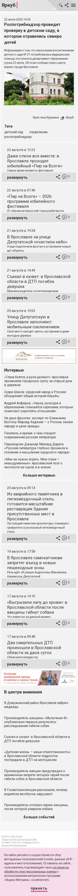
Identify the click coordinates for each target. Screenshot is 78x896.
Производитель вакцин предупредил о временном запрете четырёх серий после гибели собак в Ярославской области (36, 775)
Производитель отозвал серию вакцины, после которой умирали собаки (36, 807)
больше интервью (39, 475)
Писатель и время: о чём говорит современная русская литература (30, 435)
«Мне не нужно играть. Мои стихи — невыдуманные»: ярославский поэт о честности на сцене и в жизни (33, 463)
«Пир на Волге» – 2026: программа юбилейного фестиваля (31, 201)
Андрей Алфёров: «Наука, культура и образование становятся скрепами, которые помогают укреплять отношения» (38, 407)
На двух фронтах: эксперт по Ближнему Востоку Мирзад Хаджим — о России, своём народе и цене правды (38, 422)
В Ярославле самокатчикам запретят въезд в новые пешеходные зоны (34, 562)
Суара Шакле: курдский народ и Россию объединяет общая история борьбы (35, 394)
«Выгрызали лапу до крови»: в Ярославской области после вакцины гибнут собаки (37, 607)
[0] (64, 177)
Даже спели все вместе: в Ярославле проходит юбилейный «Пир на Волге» (34, 160)
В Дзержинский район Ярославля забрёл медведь (36, 705)
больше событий (39, 817)
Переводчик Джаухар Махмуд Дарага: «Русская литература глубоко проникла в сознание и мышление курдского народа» (37, 448)
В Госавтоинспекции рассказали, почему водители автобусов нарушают (35, 792)
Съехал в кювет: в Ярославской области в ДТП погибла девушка (39, 281)
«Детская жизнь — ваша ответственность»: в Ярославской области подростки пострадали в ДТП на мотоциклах (37, 756)
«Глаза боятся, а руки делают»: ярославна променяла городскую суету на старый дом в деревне (38, 381)
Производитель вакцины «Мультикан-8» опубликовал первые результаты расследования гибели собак (36, 722)
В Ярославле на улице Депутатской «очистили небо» (37, 239)
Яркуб (9, 5)
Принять (39, 888)
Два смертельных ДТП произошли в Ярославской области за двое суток (34, 647)
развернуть (17, 177)
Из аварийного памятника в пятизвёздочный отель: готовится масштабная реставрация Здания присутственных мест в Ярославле (35, 506)
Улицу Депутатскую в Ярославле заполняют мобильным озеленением (33, 321)
